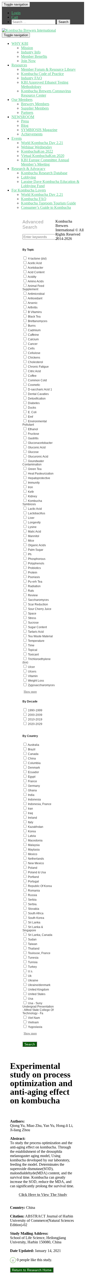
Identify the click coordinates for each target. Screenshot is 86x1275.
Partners (27, 112)
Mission (27, 48)
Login (16, 13)
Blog (24, 125)
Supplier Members (35, 108)
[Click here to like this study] (13, 1260)
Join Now (28, 61)
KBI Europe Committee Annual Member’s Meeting (45, 162)
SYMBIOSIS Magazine (39, 130)
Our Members (21, 100)
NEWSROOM (22, 117)
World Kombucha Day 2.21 (42, 143)
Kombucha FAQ (33, 199)
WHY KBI (19, 43)
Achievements (32, 134)
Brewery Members (35, 104)
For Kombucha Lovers (28, 190)
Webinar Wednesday (36, 147)
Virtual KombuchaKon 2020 (42, 156)
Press (25, 121)
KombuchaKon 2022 (37, 151)
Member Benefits (34, 56)
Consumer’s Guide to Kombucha (46, 207)
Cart (14, 17)
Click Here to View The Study (43, 1195)
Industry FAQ (31, 78)
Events (16, 138)
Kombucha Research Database (44, 173)
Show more (30, 691)
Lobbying (28, 177)
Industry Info (31, 52)
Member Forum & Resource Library (48, 69)
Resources (19, 65)
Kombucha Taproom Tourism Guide (48, 203)
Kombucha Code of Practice (42, 74)
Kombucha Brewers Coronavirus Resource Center (46, 93)
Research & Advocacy (28, 169)
